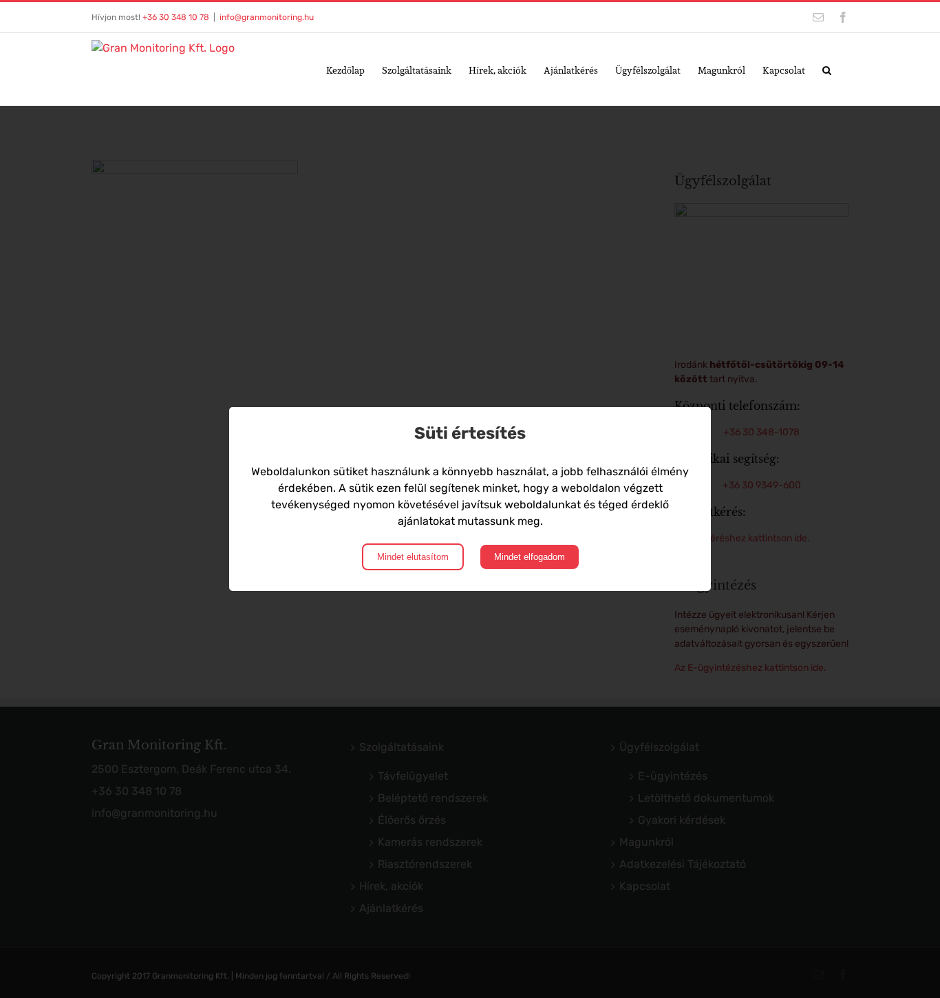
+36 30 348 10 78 (175, 17)
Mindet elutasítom (413, 557)
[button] (826, 69)
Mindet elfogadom (529, 557)
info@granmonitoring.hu (267, 17)
